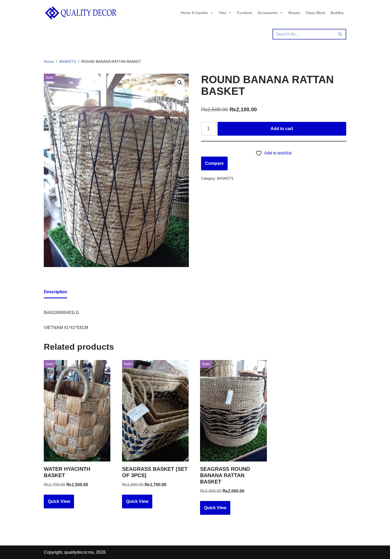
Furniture (244, 13)
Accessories (268, 13)
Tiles (222, 13)
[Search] (340, 34)
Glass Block (315, 13)
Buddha (337, 13)
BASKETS (67, 61)
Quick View (59, 501)
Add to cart (282, 128)
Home (49, 61)
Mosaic (294, 13)
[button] (180, 82)
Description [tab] (55, 292)
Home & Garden (194, 13)
